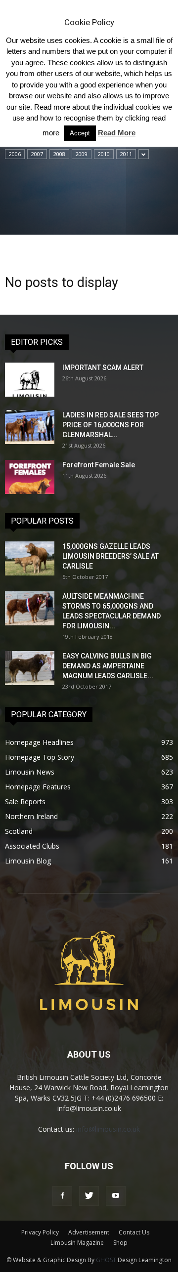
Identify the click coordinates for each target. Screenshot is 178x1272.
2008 (59, 154)
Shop (120, 1242)
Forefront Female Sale (98, 465)
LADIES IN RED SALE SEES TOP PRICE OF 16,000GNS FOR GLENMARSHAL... (110, 425)
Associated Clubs (32, 846)
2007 (37, 154)
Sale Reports (25, 801)
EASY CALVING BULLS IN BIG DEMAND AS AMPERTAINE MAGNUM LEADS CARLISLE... (107, 666)
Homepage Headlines (39, 742)
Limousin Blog (28, 860)
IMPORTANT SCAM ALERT (102, 367)
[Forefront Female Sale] (29, 477)
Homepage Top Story (39, 757)
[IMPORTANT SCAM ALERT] (29, 380)
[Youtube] (116, 1196)
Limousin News (29, 772)
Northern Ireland (31, 816)
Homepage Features (38, 786)
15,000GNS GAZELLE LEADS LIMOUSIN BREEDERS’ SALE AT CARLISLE (110, 556)
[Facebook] (62, 1196)
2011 (126, 154)
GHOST (106, 1260)
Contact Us (134, 1232)
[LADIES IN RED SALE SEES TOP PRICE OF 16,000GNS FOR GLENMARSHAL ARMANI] (29, 427)
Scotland (19, 831)
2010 (104, 154)
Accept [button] (80, 133)
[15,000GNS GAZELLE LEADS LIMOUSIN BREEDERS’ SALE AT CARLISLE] (29, 558)
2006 (15, 154)
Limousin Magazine (77, 1242)
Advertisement (88, 1232)
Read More (116, 132)
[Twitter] (89, 1196)
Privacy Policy (40, 1232)
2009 (82, 154)
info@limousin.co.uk (108, 1129)
